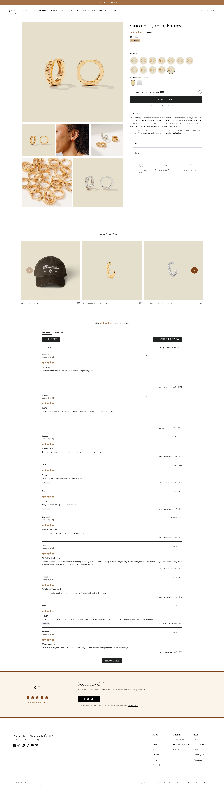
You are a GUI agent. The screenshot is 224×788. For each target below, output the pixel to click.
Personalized (56, 11)
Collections (89, 11)
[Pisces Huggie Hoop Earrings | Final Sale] (134, 70)
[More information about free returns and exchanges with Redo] (200, 92)
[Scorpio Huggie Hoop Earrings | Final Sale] (162, 61)
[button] (170, 368)
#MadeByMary (199, 755)
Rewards (103, 11)
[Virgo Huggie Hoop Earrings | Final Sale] (143, 61)
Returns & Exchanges (181, 744)
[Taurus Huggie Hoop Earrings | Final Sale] (152, 70)
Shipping (176, 750)
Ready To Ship (73, 11)
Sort (162, 348)
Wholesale (157, 765)
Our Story (156, 739)
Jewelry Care (198, 750)
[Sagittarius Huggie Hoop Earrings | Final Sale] (171, 61)
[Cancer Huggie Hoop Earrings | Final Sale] (171, 70)
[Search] (202, 11)
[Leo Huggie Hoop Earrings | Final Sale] (134, 61)
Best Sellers (40, 11)
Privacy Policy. (133, 706)
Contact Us (197, 760)
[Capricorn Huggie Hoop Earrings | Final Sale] (180, 61)
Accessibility (168, 783)
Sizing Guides (198, 744)
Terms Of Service (196, 783)
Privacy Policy (181, 783)
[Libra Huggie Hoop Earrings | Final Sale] (152, 61)
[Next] (194, 270)
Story (113, 11)
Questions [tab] (59, 333)
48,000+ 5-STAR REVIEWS (37, 703)
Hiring (155, 760)
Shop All (26, 11)
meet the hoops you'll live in (112, 2)
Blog (154, 750)
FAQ (195, 739)
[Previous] (29, 270)
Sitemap (209, 783)
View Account (178, 739)
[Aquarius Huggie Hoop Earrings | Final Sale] (189, 61)
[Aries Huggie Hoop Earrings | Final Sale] (143, 70)
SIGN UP (89, 699)
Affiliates (156, 755)
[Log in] (207, 11)
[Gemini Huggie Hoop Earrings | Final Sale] (162, 70)
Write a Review (170, 340)
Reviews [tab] (47, 333)
